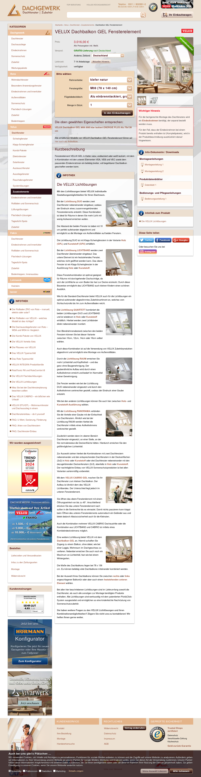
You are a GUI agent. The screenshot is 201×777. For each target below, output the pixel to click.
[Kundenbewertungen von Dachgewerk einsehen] (30, 612)
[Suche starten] (143, 15)
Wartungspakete (19, 67)
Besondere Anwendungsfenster (26, 85)
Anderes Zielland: (82, 55)
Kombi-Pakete (19, 150)
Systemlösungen (21, 185)
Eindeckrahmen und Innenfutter (26, 91)
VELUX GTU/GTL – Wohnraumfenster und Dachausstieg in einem (30, 407)
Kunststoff (84, 268)
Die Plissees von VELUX (24, 347)
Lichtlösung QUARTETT (73, 309)
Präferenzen (31, 771)
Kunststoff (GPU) (76, 243)
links (127, 576)
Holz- (124, 401)
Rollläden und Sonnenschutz (25, 203)
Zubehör (15, 61)
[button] (146, 240)
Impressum (109, 738)
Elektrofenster (19, 156)
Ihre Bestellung (64, 733)
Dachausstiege (18, 44)
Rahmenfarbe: (76, 79)
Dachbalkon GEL (65, 540)
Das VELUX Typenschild (24, 352)
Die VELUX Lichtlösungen (153, 221)
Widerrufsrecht (18, 576)
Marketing (60, 771)
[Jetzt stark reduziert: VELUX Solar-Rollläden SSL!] (177, 4)
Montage (15, 569)
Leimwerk (15, 280)
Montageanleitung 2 (153, 171)
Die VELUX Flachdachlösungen (27, 375)
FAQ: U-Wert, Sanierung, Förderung (29, 419)
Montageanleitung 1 (153, 164)
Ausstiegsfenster (21, 173)
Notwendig (16, 771)
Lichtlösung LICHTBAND (77, 250)
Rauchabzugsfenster (23, 179)
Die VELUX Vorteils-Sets (24, 341)
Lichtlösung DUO (73, 201)
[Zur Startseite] (33, 10)
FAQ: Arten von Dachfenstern (26, 425)
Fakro (13, 233)
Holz (71, 268)
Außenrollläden (18, 97)
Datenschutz (110, 733)
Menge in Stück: (75, 105)
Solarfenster (18, 162)
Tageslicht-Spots (19, 221)
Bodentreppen (18, 120)
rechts (116, 576)
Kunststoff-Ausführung (69, 404)
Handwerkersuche (66, 743)
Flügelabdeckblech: (73, 96)
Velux (66, 25)
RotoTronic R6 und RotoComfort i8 (28, 370)
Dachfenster (75, 25)
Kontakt (60, 728)
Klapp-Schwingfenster (23, 144)
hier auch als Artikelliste (66, 141)
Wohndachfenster (19, 79)
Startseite (59, 25)
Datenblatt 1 (150, 184)
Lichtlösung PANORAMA (77, 411)
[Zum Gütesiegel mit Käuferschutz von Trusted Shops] (153, 7)
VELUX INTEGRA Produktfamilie (28, 364)
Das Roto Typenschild (22, 358)
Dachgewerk (17, 32)
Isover (13, 292)
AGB (106, 743)
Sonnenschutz (18, 56)
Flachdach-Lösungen (21, 109)
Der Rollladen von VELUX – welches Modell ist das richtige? (29, 319)
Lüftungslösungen (19, 209)
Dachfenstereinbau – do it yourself (28, 413)
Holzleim (15, 285)
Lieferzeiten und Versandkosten (26, 555)
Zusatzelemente (87, 25)
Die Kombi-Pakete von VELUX (26, 335)
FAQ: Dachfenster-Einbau (24, 431)
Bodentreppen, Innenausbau (24, 274)
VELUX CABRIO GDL (76, 477)
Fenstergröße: (76, 88)
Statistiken (47, 771)
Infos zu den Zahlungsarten (24, 562)
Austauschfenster (21, 168)
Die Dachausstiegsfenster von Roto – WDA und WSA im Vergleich (30, 328)
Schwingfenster (20, 138)
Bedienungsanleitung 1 (155, 198)
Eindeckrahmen (150, 120)
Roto (13, 74)
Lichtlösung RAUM (76, 358)
